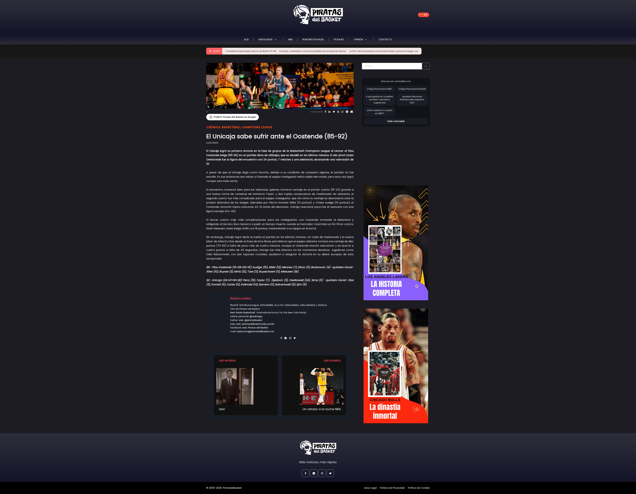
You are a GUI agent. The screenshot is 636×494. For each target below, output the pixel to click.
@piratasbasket (253, 320)
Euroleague (266, 39)
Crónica (213, 127)
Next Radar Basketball (242, 312)
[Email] (351, 111)
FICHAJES (339, 39)
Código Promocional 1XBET (379, 89)
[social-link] (305, 473)
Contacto (385, 39)
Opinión (359, 39)
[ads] (396, 242)
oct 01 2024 (212, 142)
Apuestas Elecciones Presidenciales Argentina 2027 (412, 99)
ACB (246, 39)
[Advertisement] (390, 152)
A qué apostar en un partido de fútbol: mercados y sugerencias (379, 99)
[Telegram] (347, 111)
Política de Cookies (419, 488)
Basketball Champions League (247, 127)
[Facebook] (325, 111)
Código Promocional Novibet (412, 89)
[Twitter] (334, 111)
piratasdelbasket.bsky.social (258, 324)
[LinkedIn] (329, 111)
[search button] (426, 66)
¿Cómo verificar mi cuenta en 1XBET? (379, 112)
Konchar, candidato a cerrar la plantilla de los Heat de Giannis (273, 51)
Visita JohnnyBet (396, 121)
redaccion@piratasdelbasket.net (255, 331)
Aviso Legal (370, 488)
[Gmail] (338, 111)
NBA (290, 39)
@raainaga (256, 316)
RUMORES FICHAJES (313, 39)
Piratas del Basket (258, 327)
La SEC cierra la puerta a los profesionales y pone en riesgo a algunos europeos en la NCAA (359, 51)
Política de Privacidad (392, 488)
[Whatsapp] (343, 111)
